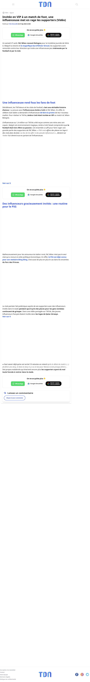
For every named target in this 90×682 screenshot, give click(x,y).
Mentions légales (5, 677)
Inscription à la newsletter (7, 670)
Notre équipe (4, 674)
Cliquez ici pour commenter (14, 398)
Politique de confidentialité (8, 679)
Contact (2, 672)
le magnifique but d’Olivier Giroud (35, 46)
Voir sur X (6, 183)
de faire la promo (47, 112)
